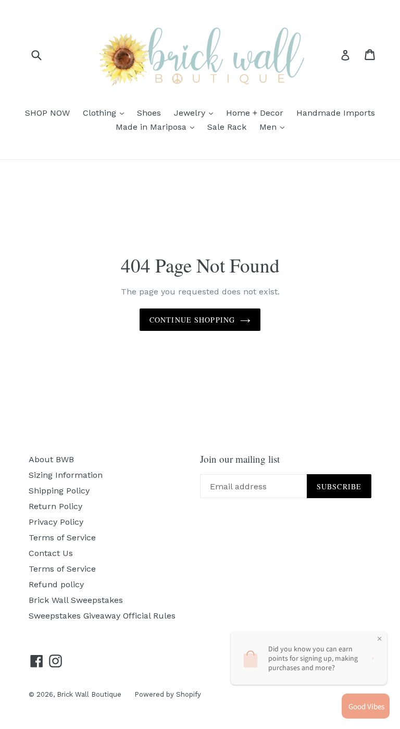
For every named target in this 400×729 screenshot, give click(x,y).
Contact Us (51, 553)
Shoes (149, 113)
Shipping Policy (59, 491)
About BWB (51, 459)
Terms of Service (62, 537)
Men (274, 126)
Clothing (106, 112)
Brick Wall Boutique (89, 694)
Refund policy (56, 584)
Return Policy (55, 506)
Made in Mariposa (157, 126)
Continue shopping (192, 320)
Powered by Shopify (167, 694)
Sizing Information (66, 475)
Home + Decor (254, 113)
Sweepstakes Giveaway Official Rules (102, 616)
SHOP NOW (47, 113)
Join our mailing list (240, 459)
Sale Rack (226, 127)
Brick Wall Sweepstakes (76, 600)
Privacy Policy (56, 522)
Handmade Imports (335, 113)
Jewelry (196, 112)
